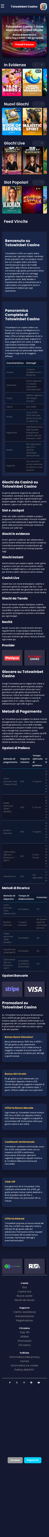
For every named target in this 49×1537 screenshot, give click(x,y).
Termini (24, 1361)
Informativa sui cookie (24, 1365)
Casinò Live (24, 1291)
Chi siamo (24, 1345)
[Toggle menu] (2, 5)
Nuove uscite (24, 1295)
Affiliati (24, 1336)
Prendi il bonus (24, 44)
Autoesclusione (24, 1316)
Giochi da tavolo (24, 1300)
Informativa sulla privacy (25, 1357)
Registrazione (24, 1320)
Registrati (33, 1460)
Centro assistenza (24, 1312)
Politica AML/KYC (24, 1369)
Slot (24, 1287)
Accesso (15, 1460)
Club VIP (24, 1332)
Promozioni (24, 1341)
